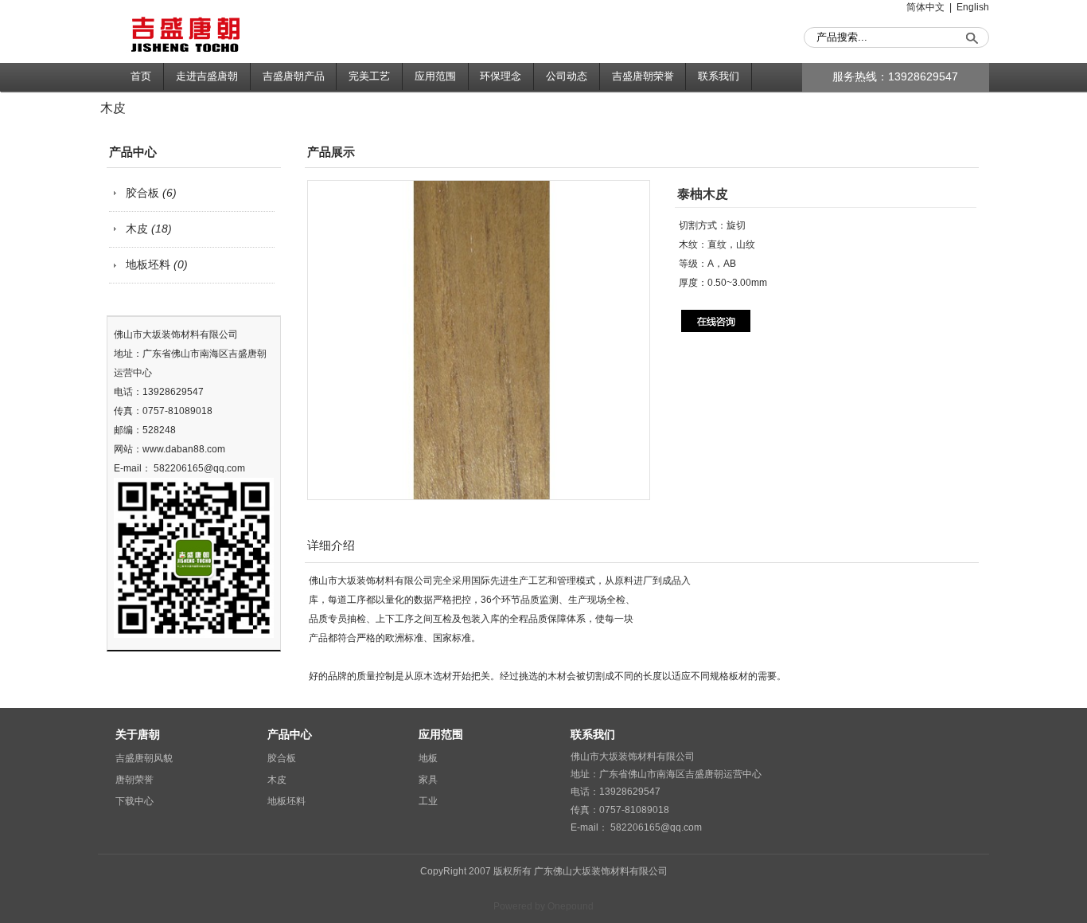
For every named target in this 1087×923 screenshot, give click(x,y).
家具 (428, 779)
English (972, 7)
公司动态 (566, 76)
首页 (141, 76)
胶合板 (151, 193)
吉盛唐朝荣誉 (643, 76)
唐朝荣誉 (134, 779)
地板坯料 (157, 265)
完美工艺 (369, 76)
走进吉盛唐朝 (207, 76)
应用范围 (435, 76)
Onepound (570, 906)
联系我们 (718, 76)
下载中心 (134, 801)
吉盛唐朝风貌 (144, 758)
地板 (428, 758)
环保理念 (500, 76)
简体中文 (925, 7)
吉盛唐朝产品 (294, 76)
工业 (428, 801)
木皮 (149, 229)
